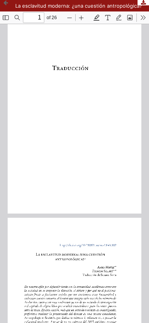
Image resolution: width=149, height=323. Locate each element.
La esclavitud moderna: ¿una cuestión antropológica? (78, 6)
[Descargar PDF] (143, 2)
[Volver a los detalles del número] (5, 5)
